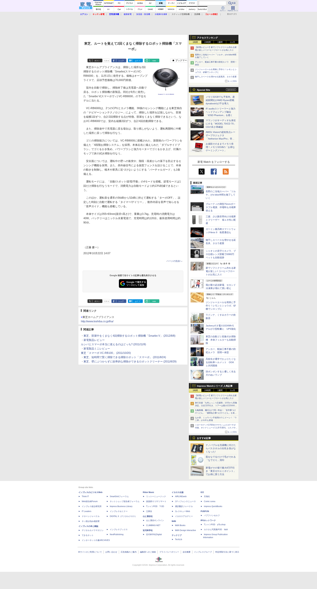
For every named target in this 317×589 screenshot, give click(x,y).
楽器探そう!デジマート (156, 501)
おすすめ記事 (204, 438)
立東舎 (149, 511)
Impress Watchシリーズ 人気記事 (215, 386)
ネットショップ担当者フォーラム (125, 501)
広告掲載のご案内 (129, 552)
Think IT (85, 496)
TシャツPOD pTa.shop (215, 524)
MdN (174, 521)
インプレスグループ (203, 552)
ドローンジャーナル (91, 516)
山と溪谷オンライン (155, 520)
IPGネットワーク (208, 520)
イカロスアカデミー (184, 516)
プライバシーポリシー (169, 552)
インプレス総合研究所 (92, 506)
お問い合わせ (111, 552)
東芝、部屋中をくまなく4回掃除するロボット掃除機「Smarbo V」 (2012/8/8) (129, 335)
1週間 (220, 42)
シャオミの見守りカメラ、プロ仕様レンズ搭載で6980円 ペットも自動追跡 (221, 254)
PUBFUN (205, 511)
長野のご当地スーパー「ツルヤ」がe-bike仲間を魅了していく (221, 194)
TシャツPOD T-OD (155, 506)
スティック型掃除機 (181, 14)
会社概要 (187, 552)
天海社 (207, 496)
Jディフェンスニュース (185, 501)
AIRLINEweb (181, 496)
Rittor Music (148, 492)
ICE (202, 492)
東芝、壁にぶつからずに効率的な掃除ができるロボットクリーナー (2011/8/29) (130, 361)
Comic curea (209, 501)
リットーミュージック (156, 496)
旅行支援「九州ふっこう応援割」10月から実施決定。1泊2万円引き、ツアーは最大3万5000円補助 (216, 406)
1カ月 (232, 42)
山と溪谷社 (148, 516)
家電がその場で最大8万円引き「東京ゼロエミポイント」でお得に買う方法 (221, 471)
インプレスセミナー (119, 511)
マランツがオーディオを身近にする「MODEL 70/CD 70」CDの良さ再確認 (221, 123)
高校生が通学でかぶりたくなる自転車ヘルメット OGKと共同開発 (221, 362)
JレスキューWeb (182, 511)
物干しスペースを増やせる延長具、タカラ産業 (216, 77)
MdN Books (180, 525)
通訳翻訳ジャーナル (184, 506)
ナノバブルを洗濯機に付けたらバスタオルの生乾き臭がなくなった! (221, 448)
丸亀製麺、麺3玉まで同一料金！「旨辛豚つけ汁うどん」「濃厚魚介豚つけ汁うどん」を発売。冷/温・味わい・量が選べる (215, 413)
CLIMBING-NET (153, 525)
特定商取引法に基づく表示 (227, 552)
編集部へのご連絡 (148, 552)
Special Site (203, 90)
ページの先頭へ (174, 261)
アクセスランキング (207, 37)
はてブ (137, 61)
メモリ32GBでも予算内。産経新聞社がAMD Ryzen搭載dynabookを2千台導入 (220, 100)
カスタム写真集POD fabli (216, 529)
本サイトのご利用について (90, 552)
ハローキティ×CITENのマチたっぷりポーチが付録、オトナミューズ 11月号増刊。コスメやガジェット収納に (216, 428)
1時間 (195, 42)
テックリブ (177, 535)
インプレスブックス (119, 529)
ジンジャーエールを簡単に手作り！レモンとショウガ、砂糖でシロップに (221, 305)
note (154, 61)
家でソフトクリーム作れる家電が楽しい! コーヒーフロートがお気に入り (221, 271)
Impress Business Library (121, 506)
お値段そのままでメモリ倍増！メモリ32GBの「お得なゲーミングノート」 (220, 147)
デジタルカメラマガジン (93, 530)
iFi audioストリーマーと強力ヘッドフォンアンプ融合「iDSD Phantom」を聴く (220, 112)
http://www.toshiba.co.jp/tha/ (97, 321)
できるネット (88, 535)
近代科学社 (148, 530)
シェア (121, 61)
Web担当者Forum (90, 501)
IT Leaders (86, 511)
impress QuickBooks (213, 506)
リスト (106, 61)
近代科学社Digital (154, 534)
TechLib (178, 539)
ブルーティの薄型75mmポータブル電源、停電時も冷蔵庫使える (221, 207)
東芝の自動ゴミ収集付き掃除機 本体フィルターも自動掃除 (221, 339)
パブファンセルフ (212, 515)
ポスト (97, 61)
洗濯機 (197, 14)
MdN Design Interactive (185, 530)
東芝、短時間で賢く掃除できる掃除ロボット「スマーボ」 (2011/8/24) (125, 357)
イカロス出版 (178, 492)
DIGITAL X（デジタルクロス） (123, 516)
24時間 (207, 42)
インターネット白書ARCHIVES (96, 540)
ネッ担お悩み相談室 (91, 521)
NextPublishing (116, 534)
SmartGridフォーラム (119, 496)
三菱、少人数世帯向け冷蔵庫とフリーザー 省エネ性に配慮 (221, 219)
